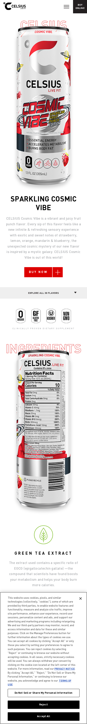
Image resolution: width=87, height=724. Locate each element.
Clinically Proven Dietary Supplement (43, 329)
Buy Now (38, 272)
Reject (43, 704)
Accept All (43, 716)
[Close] (80, 598)
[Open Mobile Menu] (66, 6)
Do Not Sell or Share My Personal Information (44, 693)
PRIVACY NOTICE (64, 669)
